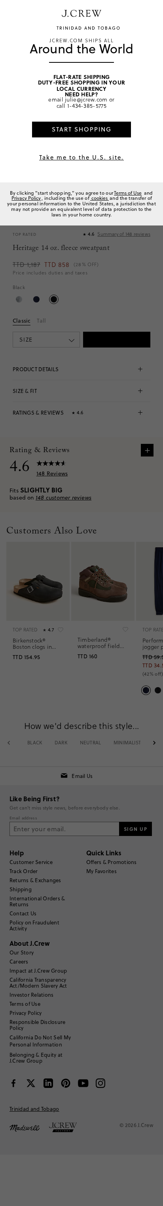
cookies (99, 198)
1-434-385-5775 (86, 105)
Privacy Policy (26, 198)
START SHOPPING (82, 129)
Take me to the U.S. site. (81, 157)
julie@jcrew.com (86, 99)
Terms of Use (128, 193)
